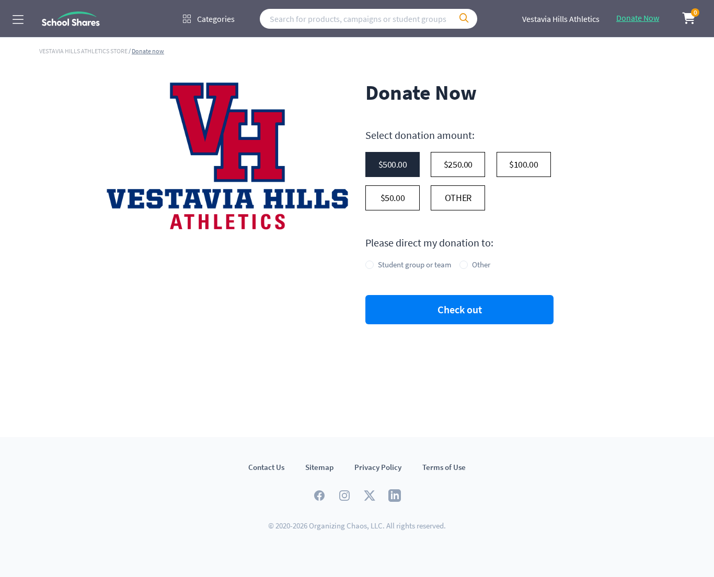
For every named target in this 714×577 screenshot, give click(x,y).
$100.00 (523, 164)
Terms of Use (444, 467)
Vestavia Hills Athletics (561, 19)
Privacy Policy (377, 467)
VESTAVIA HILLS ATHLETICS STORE (84, 51)
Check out (459, 309)
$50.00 (393, 198)
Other (481, 264)
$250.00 (458, 164)
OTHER (458, 198)
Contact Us (266, 467)
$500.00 (392, 164)
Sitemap (319, 467)
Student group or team (414, 264)
